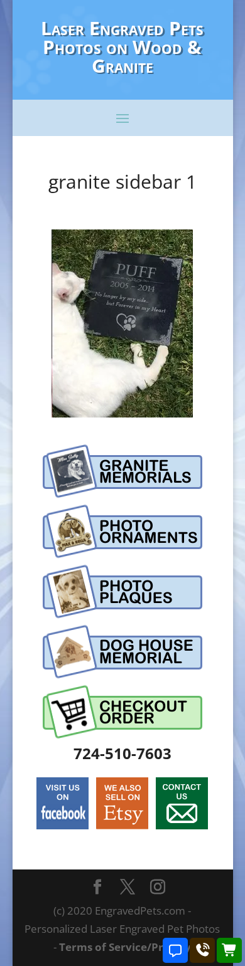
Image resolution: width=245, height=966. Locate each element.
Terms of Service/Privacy (125, 947)
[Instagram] (157, 888)
